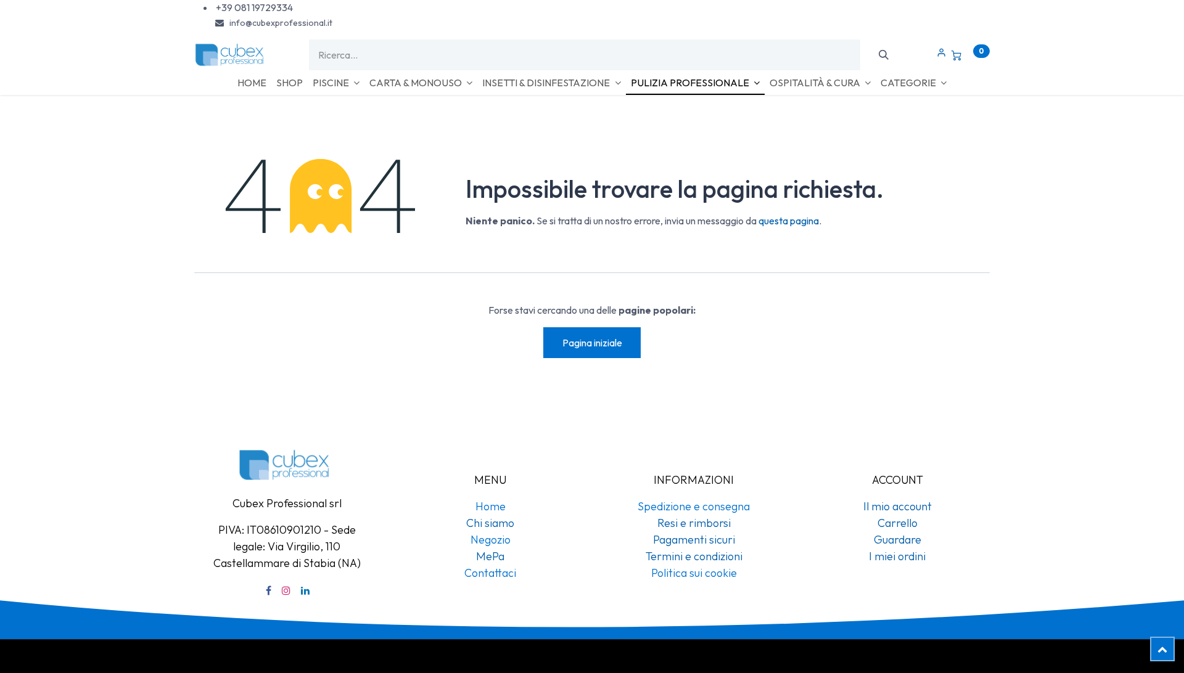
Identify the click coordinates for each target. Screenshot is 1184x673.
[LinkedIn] (305, 590)
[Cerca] (883, 54)
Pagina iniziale (592, 342)
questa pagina (788, 220)
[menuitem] (251, 82)
